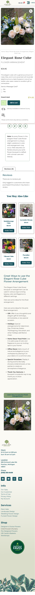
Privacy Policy (6, 496)
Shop (7, 51)
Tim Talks (4, 490)
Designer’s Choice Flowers (10, 526)
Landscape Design (8, 511)
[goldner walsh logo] (6, 446)
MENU (33, 2)
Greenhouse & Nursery (9, 529)
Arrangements (24, 51)
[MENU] (28, 2)
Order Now (9, 230)
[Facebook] (3, 479)
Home (3, 51)
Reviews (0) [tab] (9, 169)
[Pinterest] (20, 479)
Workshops (5, 535)
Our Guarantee (6, 492)
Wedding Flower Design (10, 514)
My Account (5, 499)
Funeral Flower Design (9, 516)
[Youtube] (8, 479)
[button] (30, 11)
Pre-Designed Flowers (9, 531)
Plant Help (5, 509)
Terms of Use (6, 494)
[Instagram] (14, 479)
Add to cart (14, 103)
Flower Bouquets (14, 51)
